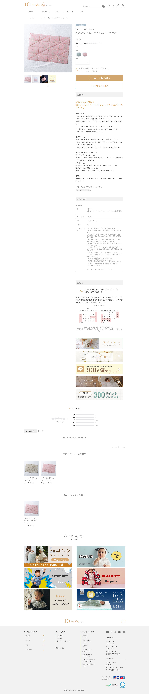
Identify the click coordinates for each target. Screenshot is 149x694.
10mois (85, 636)
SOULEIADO (87, 655)
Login (108, 7)
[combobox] (94, 6)
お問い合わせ (110, 649)
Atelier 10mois (88, 660)
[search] (103, 6)
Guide (118, 7)
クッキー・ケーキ (63, 641)
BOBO (84, 646)
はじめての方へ (111, 662)
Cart (113, 7)
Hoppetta (86, 641)
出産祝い (60, 635)
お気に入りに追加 (99, 86)
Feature (83, 11)
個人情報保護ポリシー (113, 670)
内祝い (59, 638)
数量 (77, 58)
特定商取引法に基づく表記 (114, 667)
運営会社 (109, 665)
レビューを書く (75, 409)
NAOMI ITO (87, 650)
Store (122, 7)
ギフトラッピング (111, 646)
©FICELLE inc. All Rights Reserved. (74, 690)
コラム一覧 (59, 648)
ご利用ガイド (110, 641)
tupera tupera (88, 665)
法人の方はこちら (111, 651)
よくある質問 (110, 644)
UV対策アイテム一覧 (83, 190)
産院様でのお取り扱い (113, 654)
